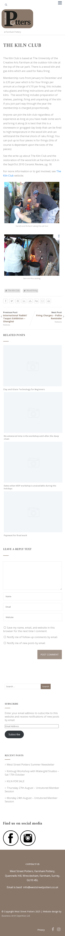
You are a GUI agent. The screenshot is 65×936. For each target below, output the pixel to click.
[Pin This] (17, 301)
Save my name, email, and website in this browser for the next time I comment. (29, 629)
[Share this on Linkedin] (24, 301)
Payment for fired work (15, 535)
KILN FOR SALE (15, 781)
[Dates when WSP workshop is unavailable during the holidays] (33, 481)
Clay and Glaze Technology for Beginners (24, 389)
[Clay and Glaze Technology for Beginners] (32, 384)
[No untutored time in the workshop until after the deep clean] (33, 431)
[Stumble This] (30, 301)
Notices (6, 324)
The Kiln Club (14, 290)
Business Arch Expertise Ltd (16, 915)
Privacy (41, 929)
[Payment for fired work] (33, 530)
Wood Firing (32, 290)
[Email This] (42, 301)
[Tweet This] (11, 301)
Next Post (49, 315)
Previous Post (15, 317)
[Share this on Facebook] (5, 301)
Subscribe (14, 734)
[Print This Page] (48, 301)
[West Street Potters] (17, 29)
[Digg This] (36, 301)
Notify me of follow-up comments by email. (32, 637)
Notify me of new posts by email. (26, 643)
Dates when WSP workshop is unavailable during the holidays (30, 487)
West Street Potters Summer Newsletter (30, 764)
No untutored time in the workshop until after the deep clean (31, 437)
